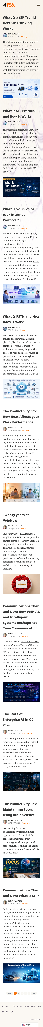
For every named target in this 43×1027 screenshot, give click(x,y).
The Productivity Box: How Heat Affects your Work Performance (21, 416)
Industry (24, 37)
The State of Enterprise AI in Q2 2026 (18, 719)
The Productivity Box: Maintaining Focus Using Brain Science (20, 809)
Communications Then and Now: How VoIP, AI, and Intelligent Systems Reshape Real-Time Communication (21, 617)
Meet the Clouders (33, 1006)
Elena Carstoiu (15, 427)
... (25, 993)
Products (24, 528)
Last (34, 993)
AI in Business (27, 733)
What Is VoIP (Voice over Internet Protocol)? (18, 214)
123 (29, 993)
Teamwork (25, 430)
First (9, 993)
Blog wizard (14, 34)
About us (5, 1006)
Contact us (17, 1006)
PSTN (35, 261)
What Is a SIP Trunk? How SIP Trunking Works (19, 23)
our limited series (30, 641)
